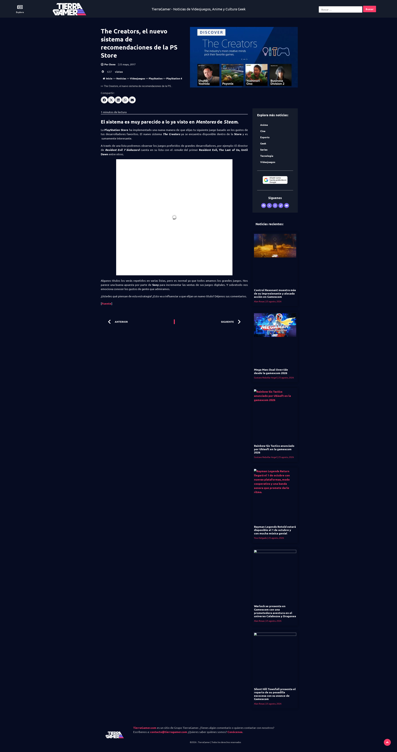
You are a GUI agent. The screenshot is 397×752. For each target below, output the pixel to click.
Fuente (106, 303)
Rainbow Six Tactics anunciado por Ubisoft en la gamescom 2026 (274, 449)
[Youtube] (286, 205)
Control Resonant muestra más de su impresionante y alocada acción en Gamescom (275, 293)
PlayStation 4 (174, 78)
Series (264, 149)
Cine (262, 131)
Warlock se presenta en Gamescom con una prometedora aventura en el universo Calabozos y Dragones (275, 611)
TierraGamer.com (144, 727)
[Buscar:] (340, 9)
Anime (264, 124)
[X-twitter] (269, 205)
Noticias (121, 78)
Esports (265, 137)
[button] (104, 99)
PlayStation (156, 78)
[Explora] (20, 7)
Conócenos (234, 732)
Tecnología (266, 155)
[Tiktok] (280, 205)
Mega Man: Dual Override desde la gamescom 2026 (271, 371)
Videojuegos (137, 78)
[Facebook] (263, 205)
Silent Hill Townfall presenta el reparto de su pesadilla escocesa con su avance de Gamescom (275, 694)
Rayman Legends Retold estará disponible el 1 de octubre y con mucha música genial (275, 530)
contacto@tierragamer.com (168, 732)
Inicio (109, 78)
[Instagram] (275, 205)
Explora (20, 12)
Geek (263, 143)
